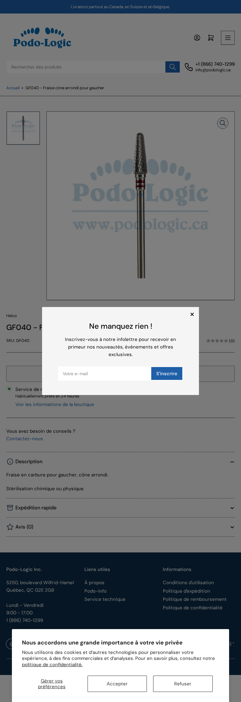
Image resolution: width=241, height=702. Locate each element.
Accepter (117, 684)
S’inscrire (166, 373)
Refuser (182, 684)
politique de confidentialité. (52, 664)
